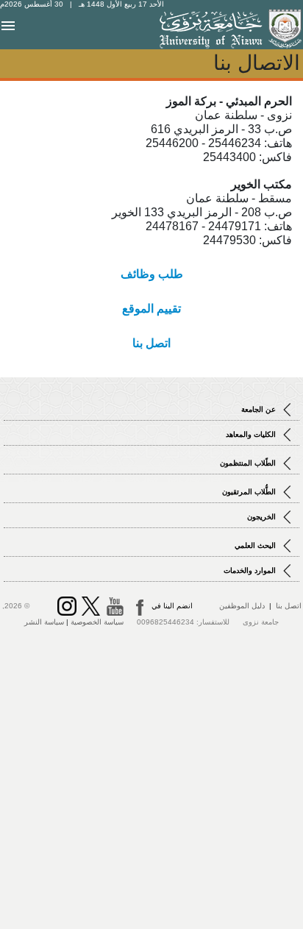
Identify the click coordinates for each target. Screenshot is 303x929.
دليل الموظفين (242, 606)
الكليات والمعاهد (252, 434)
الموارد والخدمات (251, 570)
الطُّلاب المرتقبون (250, 492)
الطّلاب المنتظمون (249, 463)
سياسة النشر (44, 622)
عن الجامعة (259, 409)
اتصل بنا (289, 606)
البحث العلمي (256, 545)
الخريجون (262, 517)
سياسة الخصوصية (97, 622)
